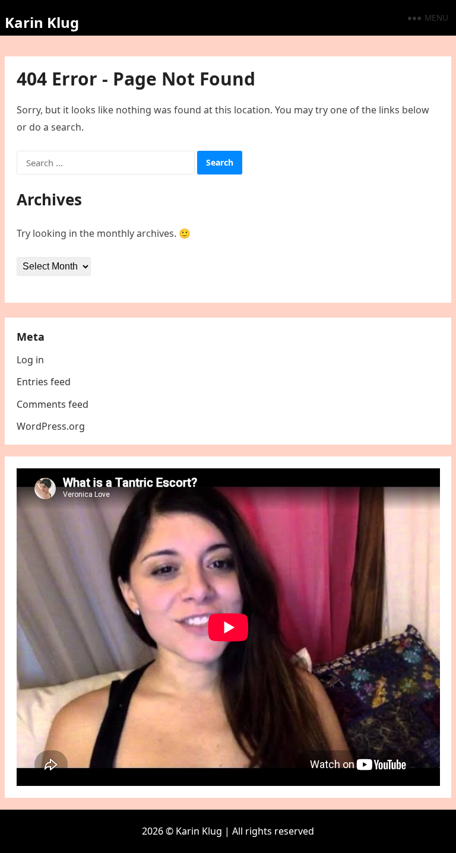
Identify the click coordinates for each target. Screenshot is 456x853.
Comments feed (52, 404)
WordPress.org (51, 426)
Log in (30, 359)
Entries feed (44, 381)
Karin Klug (42, 22)
